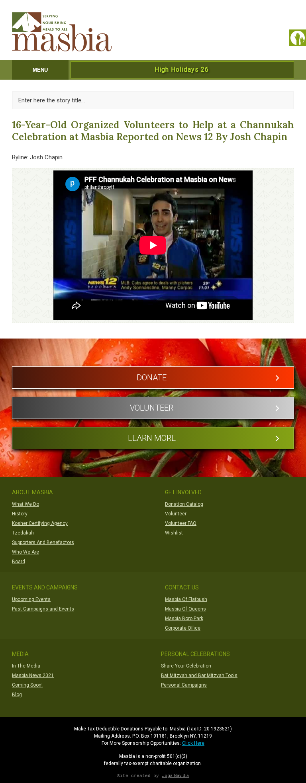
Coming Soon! (27, 685)
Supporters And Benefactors (43, 542)
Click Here (193, 743)
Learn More (152, 438)
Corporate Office (182, 628)
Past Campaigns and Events (43, 609)
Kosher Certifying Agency (40, 523)
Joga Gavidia (175, 775)
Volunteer (151, 408)
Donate (152, 377)
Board (18, 561)
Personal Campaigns (184, 685)
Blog (17, 694)
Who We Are (25, 552)
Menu (40, 70)
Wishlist (174, 533)
